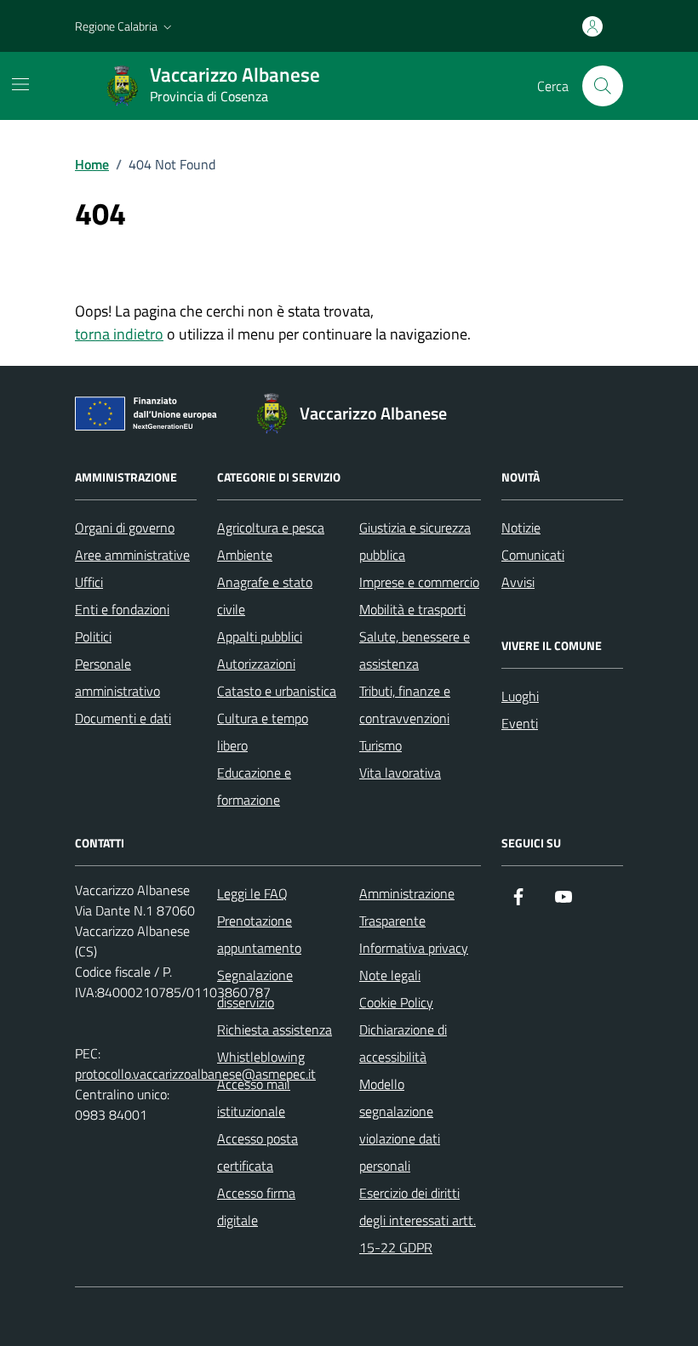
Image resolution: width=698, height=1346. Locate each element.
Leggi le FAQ (252, 893)
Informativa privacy (413, 948)
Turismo (380, 745)
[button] (125, 26)
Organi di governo (124, 527)
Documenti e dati (123, 718)
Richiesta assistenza (274, 1029)
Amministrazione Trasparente (407, 907)
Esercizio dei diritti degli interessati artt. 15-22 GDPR (417, 1220)
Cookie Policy (396, 1002)
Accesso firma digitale (256, 1206)
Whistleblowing (261, 1057)
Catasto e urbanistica (276, 691)
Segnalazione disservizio (255, 988)
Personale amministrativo (117, 677)
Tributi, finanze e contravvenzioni (404, 704)
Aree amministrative (132, 555)
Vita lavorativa (400, 772)
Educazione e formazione (254, 786)
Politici (93, 636)
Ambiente (244, 555)
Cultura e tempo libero (262, 732)
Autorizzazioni (256, 663)
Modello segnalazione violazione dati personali (399, 1125)
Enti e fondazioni (122, 609)
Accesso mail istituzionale (253, 1097)
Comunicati (532, 555)
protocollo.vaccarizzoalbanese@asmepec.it (195, 1074)
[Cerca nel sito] (602, 86)
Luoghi (520, 696)
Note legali (390, 975)
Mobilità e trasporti (412, 609)
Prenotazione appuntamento (259, 934)
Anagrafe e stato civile (264, 595)
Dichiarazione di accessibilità (403, 1043)
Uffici (89, 582)
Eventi (519, 723)
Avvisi (518, 582)
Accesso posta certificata (257, 1152)
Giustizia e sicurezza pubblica (415, 541)
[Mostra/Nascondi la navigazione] (20, 84)
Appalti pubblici (259, 636)
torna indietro (119, 333)
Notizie (521, 527)
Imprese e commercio (419, 582)
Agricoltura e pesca (270, 527)
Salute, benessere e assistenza (414, 650)
